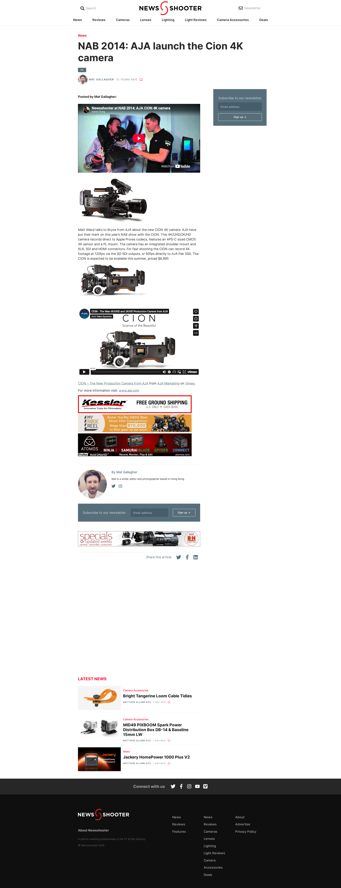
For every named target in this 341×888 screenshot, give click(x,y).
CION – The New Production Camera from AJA (113, 383)
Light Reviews (196, 20)
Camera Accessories (233, 20)
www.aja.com (129, 390)
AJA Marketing (168, 383)
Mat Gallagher (101, 79)
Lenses (145, 20)
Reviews (98, 20)
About (240, 817)
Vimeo (190, 383)
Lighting (168, 20)
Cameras (123, 20)
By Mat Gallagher (124, 472)
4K (82, 70)
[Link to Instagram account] (189, 787)
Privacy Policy (245, 831)
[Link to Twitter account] (173, 787)
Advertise (242, 824)
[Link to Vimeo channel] (205, 787)
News (77, 20)
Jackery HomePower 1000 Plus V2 (156, 757)
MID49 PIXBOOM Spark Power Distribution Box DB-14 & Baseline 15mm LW (155, 729)
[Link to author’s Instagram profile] (120, 486)
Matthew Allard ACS (137, 702)
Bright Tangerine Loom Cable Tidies (157, 695)
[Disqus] (139, 621)
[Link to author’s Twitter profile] (114, 486)
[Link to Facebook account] (181, 787)
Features (179, 831)
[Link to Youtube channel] (197, 787)
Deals (263, 20)
